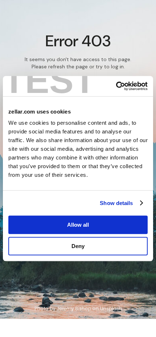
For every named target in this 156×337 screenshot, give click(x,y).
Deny (78, 246)
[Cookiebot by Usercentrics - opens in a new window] (116, 86)
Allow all (78, 225)
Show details (116, 203)
